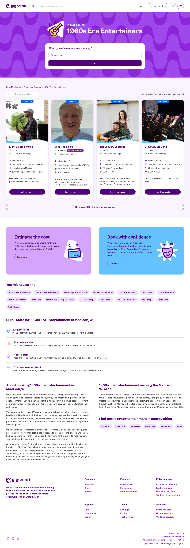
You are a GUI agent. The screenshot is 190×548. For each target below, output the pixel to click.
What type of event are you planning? (70, 48)
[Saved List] (173, 6)
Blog (87, 488)
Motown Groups (87, 300)
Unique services (164, 513)
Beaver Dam (166, 426)
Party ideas (126, 488)
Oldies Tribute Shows (126, 300)
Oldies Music (106, 300)
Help (87, 509)
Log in (141, 6)
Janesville (135, 426)
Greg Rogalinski (64, 146)
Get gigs (124, 509)
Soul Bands (163, 300)
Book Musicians (13, 87)
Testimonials (126, 517)
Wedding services (165, 517)
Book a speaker (164, 488)
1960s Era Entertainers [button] (105, 31)
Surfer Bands (14, 307)
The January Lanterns (112, 146)
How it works (127, 484)
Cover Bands (148, 292)
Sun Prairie (120, 426)
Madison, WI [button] (77, 25)
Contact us (90, 513)
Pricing (123, 513)
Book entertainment (166, 484)
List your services (158, 6)
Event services (163, 509)
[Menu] (181, 6)
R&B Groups (147, 300)
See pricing (22, 257)
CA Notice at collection (173, 536)
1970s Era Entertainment (47, 292)
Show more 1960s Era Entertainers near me (95, 207)
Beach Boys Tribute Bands (76, 292)
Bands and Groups (32, 87)
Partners (89, 491)
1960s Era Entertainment (55, 87)
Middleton (105, 426)
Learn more (114, 263)
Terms (171, 533)
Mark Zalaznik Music (21, 146)
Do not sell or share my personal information (163, 540)
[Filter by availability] (25, 94)
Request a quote (128, 491)
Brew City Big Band (156, 146)
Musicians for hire (165, 491)
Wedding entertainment (168, 495)
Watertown (150, 426)
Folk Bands (36, 300)
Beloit (179, 426)
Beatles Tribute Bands (103, 292)
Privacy (180, 533)
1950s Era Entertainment (19, 292)
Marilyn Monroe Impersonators (60, 300)
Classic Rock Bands (128, 292)
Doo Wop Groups (166, 292)
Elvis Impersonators (17, 300)
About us (89, 484)
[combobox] (59, 6)
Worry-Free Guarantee (126, 249)
